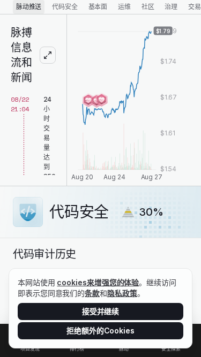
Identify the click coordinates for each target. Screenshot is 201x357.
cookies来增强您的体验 (98, 282)
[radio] (28, 7)
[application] (134, 100)
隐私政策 (122, 293)
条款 (92, 293)
